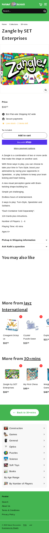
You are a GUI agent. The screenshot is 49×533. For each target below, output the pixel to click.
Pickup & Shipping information (19, 240)
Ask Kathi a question (13, 246)
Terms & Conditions (10, 510)
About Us (6, 506)
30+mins (24, 24)
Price (5, 102)
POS (25, 525)
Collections (13, 24)
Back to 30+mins (26, 412)
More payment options (24, 148)
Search (5, 502)
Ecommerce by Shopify (10, 528)
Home (4, 24)
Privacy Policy (8, 514)
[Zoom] (46, 90)
